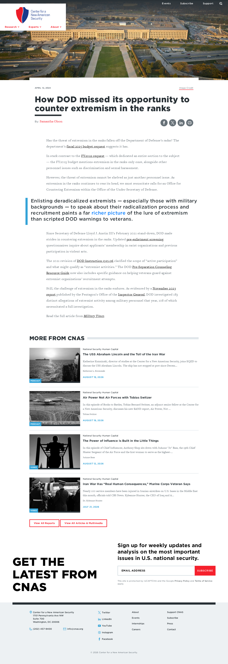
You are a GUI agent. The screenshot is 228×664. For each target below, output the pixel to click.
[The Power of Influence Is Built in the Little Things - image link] (54, 451)
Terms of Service (203, 581)
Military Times (94, 316)
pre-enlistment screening (145, 239)
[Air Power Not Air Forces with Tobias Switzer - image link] (54, 408)
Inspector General (131, 294)
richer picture (109, 213)
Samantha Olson (51, 121)
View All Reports (44, 523)
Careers (136, 629)
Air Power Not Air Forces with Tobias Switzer (117, 397)
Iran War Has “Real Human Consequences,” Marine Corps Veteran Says (136, 484)
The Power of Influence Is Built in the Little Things (121, 440)
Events (135, 617)
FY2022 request (93, 156)
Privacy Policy (182, 581)
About (135, 612)
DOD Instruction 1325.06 (95, 261)
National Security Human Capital (100, 349)
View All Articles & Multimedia (83, 523)
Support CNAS (175, 612)
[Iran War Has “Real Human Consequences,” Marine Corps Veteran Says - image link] (54, 494)
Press (170, 623)
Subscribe (205, 570)
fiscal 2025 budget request (86, 146)
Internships (138, 623)
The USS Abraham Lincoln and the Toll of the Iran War (124, 354)
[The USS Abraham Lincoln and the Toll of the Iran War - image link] (54, 365)
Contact (171, 629)
